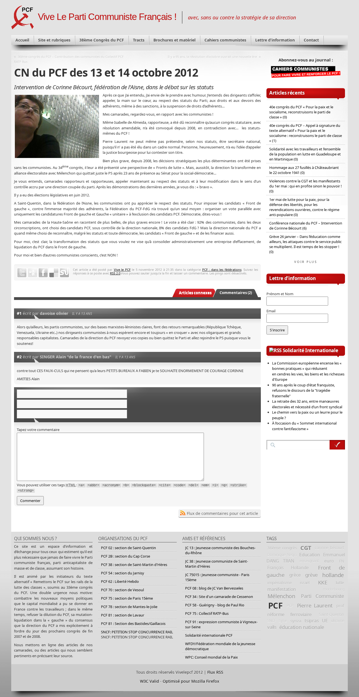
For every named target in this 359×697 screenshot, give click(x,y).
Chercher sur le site (337, 445)
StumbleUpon (64, 272)
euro (328, 561)
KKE (322, 582)
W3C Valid (149, 681)
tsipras (312, 621)
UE (325, 621)
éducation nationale (301, 627)
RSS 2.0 (115, 273)
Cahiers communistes (225, 40)
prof (340, 605)
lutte (340, 582)
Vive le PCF (122, 269)
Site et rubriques (54, 40)
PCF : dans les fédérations (221, 269)
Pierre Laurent (315, 605)
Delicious (53, 272)
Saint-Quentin (331, 614)
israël (305, 582)
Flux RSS (215, 672)
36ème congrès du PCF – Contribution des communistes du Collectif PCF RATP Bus (69, 59)
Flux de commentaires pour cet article (222, 513)
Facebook (43, 272)
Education (309, 555)
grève (311, 575)
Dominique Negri (281, 554)
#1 (19, 313)
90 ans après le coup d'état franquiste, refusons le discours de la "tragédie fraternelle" (303, 390)
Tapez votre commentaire (38, 429)
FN (341, 561)
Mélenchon (281, 596)
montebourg (333, 589)
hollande (333, 575)
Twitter (21, 272)
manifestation (281, 589)
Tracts (138, 40)
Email (270, 310)
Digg (32, 272)
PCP (290, 605)
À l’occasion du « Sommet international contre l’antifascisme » (304, 426)
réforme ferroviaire (289, 614)
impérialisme (279, 582)
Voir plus (305, 262)
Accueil (22, 40)
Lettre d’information (275, 40)
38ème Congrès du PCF (101, 40)
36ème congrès (282, 548)
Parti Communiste (322, 596)
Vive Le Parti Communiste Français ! (107, 17)
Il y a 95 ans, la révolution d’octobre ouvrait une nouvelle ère (212, 56)
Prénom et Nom (279, 293)
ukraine (337, 620)
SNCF (271, 620)
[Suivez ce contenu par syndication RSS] (275, 350)
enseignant (309, 560)
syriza (295, 620)
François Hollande (288, 568)
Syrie (283, 620)
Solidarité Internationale (310, 350)
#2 (19, 356)
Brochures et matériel (174, 40)
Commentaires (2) (236, 292)
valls (271, 627)
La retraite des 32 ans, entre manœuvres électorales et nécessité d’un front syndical (307, 404)
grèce (295, 575)
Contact (311, 40)
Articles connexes (195, 292)
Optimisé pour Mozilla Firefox (191, 681)
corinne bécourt (329, 547)
